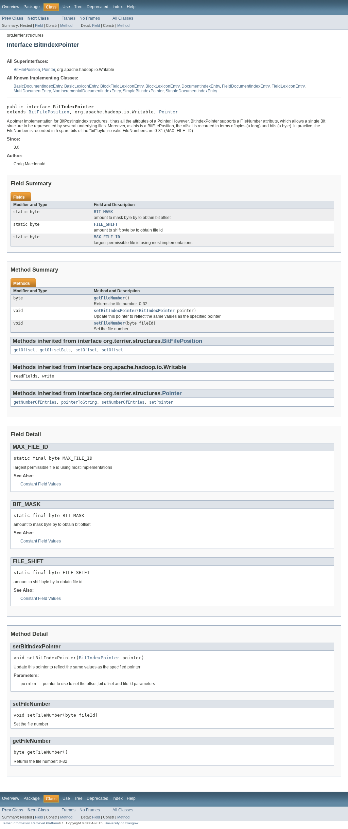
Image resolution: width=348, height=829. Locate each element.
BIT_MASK (103, 211)
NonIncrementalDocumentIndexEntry (87, 91)
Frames (68, 18)
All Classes (122, 18)
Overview (10, 6)
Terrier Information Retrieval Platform (30, 823)
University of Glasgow (121, 823)
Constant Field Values (40, 484)
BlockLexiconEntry (162, 86)
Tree (78, 6)
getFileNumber (109, 298)
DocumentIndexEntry (200, 86)
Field (39, 25)
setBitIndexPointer (115, 310)
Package (31, 6)
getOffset (24, 350)
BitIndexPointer (157, 310)
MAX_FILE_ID (107, 237)
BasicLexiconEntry (81, 86)
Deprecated (97, 6)
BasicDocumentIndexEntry (38, 86)
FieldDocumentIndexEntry (245, 86)
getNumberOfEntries (35, 402)
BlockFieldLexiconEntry (121, 86)
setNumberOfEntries (123, 402)
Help (131, 6)
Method (66, 25)
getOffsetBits (55, 350)
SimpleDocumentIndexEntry (191, 91)
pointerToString (79, 402)
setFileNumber (109, 323)
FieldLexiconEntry (288, 86)
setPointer (161, 402)
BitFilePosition (27, 69)
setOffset (86, 350)
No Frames (90, 18)
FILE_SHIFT (106, 224)
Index (117, 6)
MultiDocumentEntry (32, 91)
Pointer (48, 69)
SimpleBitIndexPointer (143, 91)
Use (66, 6)
